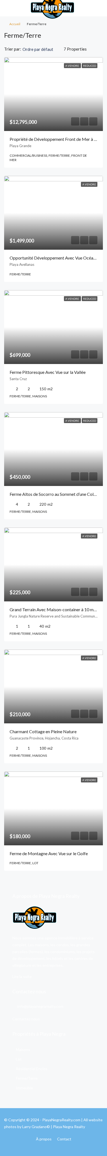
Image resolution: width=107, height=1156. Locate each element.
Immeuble (24, 1087)
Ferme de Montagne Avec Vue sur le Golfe (49, 853)
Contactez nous (26, 1019)
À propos (44, 1139)
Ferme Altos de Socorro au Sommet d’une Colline (55, 494)
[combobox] (42, 49)
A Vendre (72, 65)
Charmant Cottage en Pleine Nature (43, 731)
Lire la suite (22, 976)
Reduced (89, 65)
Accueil (14, 24)
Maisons (23, 1049)
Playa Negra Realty (69, 1126)
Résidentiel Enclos (31, 1068)
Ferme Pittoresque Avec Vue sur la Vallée (48, 372)
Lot (19, 1059)
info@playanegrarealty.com (40, 1006)
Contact (64, 1139)
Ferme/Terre (27, 1078)
